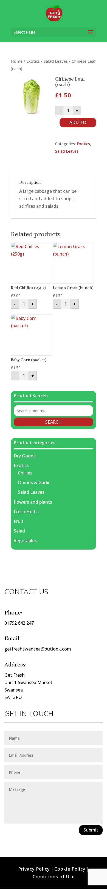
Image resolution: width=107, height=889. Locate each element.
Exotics (33, 61)
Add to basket (77, 123)
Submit (90, 830)
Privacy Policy (34, 869)
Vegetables (25, 540)
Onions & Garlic (34, 482)
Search (53, 422)
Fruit (19, 521)
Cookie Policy (69, 869)
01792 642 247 (19, 623)
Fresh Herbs (26, 512)
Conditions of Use (54, 877)
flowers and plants (33, 502)
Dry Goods (25, 456)
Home (16, 61)
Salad (19, 531)
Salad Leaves (56, 61)
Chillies (25, 473)
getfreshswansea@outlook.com (37, 649)
